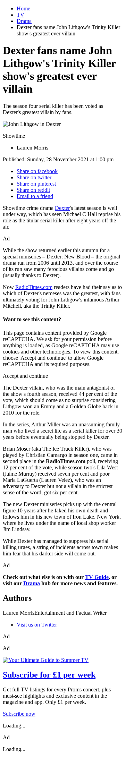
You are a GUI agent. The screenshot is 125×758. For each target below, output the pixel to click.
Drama (24, 21)
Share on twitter (34, 177)
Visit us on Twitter (37, 625)
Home (23, 8)
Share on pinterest (36, 184)
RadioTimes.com (33, 287)
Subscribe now (19, 714)
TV (20, 15)
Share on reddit (33, 190)
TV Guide (97, 577)
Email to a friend (35, 196)
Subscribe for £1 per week (49, 674)
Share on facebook (37, 171)
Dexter (62, 208)
